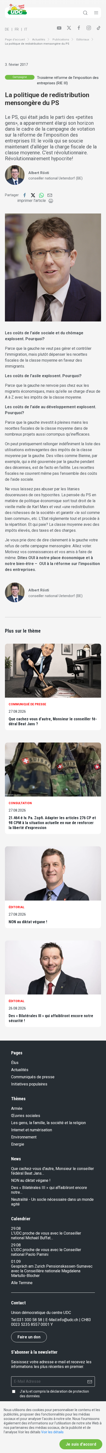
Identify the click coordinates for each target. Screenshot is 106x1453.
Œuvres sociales (25, 1115)
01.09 (16, 1261)
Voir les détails (52, 1432)
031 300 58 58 (29, 1319)
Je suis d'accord (81, 1444)
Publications (61, 39)
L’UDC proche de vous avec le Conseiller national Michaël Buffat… (46, 1235)
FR (17, 29)
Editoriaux (82, 39)
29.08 (16, 1228)
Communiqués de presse (32, 1077)
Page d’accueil (15, 39)
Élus (14, 1062)
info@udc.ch (67, 1319)
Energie (17, 1144)
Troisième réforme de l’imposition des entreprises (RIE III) (68, 80)
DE (7, 29)
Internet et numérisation (31, 1130)
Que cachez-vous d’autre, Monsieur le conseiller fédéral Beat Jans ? (53, 721)
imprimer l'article (31, 200)
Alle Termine (22, 1282)
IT (25, 29)
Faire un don (29, 1337)
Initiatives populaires (29, 1084)
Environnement (23, 1137)
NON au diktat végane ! (28, 922)
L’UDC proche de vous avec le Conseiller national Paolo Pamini (46, 1252)
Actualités (38, 39)
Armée (16, 1108)
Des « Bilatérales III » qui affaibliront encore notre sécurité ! (51, 1018)
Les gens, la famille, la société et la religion (48, 1122)
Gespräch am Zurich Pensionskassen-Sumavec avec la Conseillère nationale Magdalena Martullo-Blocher (51, 1271)
